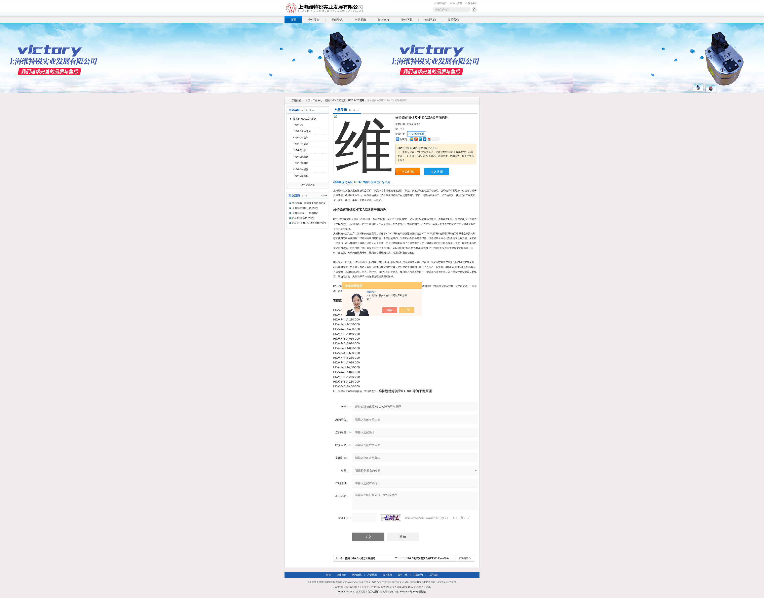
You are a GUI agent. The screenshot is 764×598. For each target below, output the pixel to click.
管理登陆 (421, 591)
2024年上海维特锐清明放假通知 (309, 223)
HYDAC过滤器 (300, 144)
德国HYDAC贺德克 (335, 100)
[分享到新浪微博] (416, 138)
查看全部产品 (308, 184)
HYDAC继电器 (300, 163)
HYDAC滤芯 (299, 150)
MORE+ (324, 196)
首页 (293, 19)
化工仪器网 (374, 591)
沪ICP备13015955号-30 (403, 591)
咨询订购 (407, 171)
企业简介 (313, 19)
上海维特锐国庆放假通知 (305, 208)
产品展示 (360, 19)
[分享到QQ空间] (411, 138)
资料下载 (406, 19)
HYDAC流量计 (300, 156)
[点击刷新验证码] (391, 517)
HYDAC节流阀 (300, 137)
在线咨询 (430, 19)
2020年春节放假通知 (303, 218)
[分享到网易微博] (429, 138)
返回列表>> (465, 558)
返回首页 (441, 3)
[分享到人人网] (424, 138)
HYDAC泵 (298, 125)
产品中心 (317, 100)
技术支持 (383, 19)
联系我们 (472, 3)
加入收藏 (457, 3)
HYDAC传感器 (300, 169)
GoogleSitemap (346, 591)
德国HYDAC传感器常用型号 (360, 558)
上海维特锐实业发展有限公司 (346, 7)
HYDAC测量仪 (300, 175)
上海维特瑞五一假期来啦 (305, 213)
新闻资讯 (337, 19)
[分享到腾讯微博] (420, 138)
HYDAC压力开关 (302, 131)
